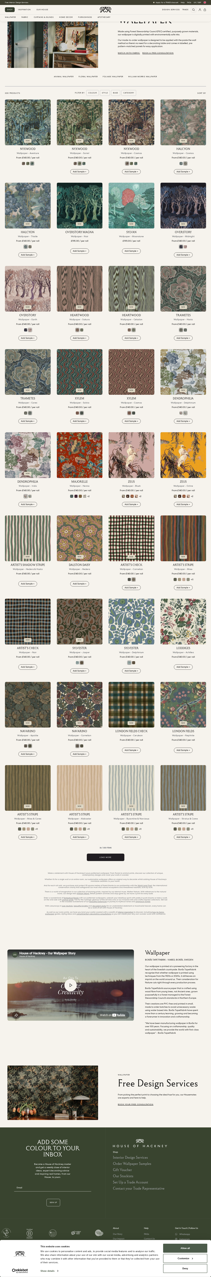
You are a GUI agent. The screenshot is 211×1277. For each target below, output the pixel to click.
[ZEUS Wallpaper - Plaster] (136, 496)
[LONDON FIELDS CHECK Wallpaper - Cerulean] (131, 705)
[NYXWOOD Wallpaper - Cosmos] (23, 163)
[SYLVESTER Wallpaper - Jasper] (80, 621)
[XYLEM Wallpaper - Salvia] (80, 372)
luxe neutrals (67, 906)
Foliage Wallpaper (113, 76)
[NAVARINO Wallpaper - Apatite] (28, 705)
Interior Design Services (130, 1157)
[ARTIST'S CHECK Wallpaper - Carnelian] (131, 538)
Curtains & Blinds (44, 17)
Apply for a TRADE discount (167, 2)
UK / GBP (197, 2)
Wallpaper (10, 17)
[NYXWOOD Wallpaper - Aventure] (28, 122)
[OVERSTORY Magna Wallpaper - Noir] (80, 205)
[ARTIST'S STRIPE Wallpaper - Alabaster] (80, 788)
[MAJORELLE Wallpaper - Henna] (80, 455)
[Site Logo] (105, 9)
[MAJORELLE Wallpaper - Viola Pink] (76, 496)
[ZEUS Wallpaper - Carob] (127, 496)
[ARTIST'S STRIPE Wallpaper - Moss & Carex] (28, 788)
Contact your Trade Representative (139, 1188)
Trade (185, 10)
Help (183, 2)
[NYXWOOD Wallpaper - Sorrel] (27, 163)
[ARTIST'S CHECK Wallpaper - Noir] (129, 579)
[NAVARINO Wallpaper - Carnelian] (25, 745)
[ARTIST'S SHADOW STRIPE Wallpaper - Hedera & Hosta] (28, 538)
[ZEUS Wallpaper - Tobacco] (132, 496)
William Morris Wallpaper (142, 76)
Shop (10, 10)
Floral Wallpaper (88, 76)
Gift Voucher (122, 1169)
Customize (183, 1258)
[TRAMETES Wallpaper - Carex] (185, 330)
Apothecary (104, 17)
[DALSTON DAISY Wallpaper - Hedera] (80, 538)
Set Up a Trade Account (130, 1182)
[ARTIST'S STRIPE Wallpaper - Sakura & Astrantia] (183, 579)
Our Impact (118, 1238)
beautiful (98, 901)
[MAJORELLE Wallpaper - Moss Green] (80, 496)
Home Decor (66, 17)
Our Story (117, 1234)
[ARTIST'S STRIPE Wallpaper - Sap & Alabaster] (179, 579)
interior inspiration (125, 912)
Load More (105, 857)
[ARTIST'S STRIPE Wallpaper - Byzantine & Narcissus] (131, 788)
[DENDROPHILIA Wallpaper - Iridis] (181, 413)
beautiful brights (81, 906)
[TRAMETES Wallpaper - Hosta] (183, 289)
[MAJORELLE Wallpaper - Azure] (71, 496)
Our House (42, 10)
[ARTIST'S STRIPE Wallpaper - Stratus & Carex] (183, 788)
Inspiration (24, 10)
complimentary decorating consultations (93, 914)
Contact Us (149, 1238)
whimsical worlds (142, 901)
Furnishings (85, 17)
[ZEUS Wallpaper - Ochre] (183, 455)
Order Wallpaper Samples (132, 1163)
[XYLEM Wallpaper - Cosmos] (77, 413)
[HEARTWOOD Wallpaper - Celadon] (81, 330)
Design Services (171, 10)
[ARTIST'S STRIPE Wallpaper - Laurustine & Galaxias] (175, 579)
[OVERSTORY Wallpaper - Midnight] (183, 205)
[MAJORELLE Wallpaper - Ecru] (84, 496)
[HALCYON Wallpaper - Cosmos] (183, 122)
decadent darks (99, 906)
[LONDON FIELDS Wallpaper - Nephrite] (183, 705)
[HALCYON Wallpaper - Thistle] (181, 163)
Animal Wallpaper (64, 76)
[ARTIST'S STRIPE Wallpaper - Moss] (183, 538)
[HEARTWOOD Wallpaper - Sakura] (80, 289)
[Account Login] (200, 9)
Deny (185, 1268)
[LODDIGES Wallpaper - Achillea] (183, 621)
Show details (47, 1271)
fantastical (71, 898)
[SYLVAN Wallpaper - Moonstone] (131, 205)
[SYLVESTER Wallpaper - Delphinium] (77, 662)
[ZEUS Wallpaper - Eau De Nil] (123, 496)
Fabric (24, 17)
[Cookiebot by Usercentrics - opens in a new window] (20, 1271)
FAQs (189, 2)
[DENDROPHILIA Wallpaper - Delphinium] (183, 372)
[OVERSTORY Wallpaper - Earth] (185, 246)
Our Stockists (123, 1176)
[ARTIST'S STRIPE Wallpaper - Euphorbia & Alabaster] (188, 579)
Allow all (185, 1248)
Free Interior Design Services (16, 2)
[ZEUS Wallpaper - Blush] (131, 455)
